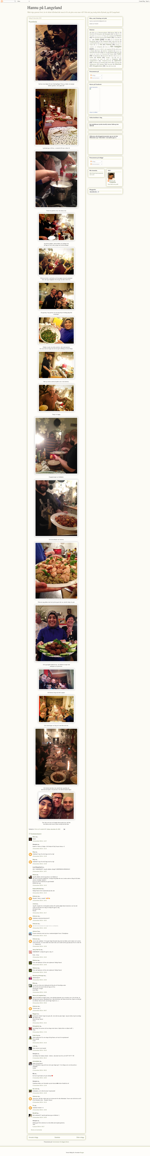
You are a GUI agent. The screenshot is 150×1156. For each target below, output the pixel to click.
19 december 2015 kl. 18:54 (40, 928)
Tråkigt (107, 59)
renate (34, 903)
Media (106, 46)
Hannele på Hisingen (38, 975)
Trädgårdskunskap (106, 60)
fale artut (35, 1088)
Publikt (119, 54)
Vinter (109, 62)
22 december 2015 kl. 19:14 (40, 1102)
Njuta (92, 51)
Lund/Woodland (93, 43)
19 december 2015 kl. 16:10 (40, 885)
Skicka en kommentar (36, 1130)
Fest (114, 34)
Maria (34, 836)
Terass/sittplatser (93, 59)
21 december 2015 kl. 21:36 (40, 1085)
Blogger (82, 1152)
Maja (34, 852)
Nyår (96, 52)
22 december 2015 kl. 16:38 (40, 1093)
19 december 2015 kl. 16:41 (40, 900)
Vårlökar (101, 64)
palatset (112, 52)
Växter (112, 66)
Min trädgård (115, 46)
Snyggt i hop (110, 57)
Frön (90, 36)
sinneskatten (36, 1061)
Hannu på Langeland (44, 7)
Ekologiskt (107, 34)
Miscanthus (96, 49)
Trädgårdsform (93, 60)
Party (118, 52)
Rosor (112, 55)
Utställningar (96, 62)
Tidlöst (101, 59)
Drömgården (36, 1026)
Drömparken (99, 34)
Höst (94, 37)
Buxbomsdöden (103, 32)
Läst (96, 44)
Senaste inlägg (33, 1137)
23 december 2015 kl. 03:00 (40, 1117)
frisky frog (35, 1035)
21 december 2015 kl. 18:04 (40, 1078)
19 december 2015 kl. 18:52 (40, 920)
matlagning (99, 46)
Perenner (91, 54)
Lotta (34, 1046)
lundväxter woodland (103, 43)
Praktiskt (97, 54)
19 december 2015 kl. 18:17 (40, 913)
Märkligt (119, 49)
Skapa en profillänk (93, 112)
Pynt (94, 55)
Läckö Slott (117, 43)
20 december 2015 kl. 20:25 (40, 1050)
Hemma (118, 36)
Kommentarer (95, 78)
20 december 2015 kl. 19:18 (40, 1042)
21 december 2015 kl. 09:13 (40, 1058)
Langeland (105, 41)
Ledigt (113, 41)
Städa (118, 57)
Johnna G (35, 931)
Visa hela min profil (113, 184)
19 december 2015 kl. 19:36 (40, 946)
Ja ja (115, 37)
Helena (34, 874)
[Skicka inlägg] (64, 829)
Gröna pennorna (97, 35)
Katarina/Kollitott (37, 888)
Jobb (97, 39)
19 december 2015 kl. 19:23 (40, 935)
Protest (111, 54)
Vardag (103, 62)
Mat (101, 44)
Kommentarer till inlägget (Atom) (61, 1142)
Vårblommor (92, 64)
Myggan (35, 1014)
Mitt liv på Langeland (106, 49)
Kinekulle (117, 39)
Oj (99, 52)
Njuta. (98, 51)
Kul (99, 41)
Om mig (105, 52)
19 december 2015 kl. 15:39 (40, 856)
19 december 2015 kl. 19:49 (40, 964)
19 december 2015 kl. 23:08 (40, 992)
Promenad (104, 54)
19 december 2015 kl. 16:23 (40, 893)
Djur (119, 32)
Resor (98, 55)
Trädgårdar (115, 59)
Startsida (57, 1137)
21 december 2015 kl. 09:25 (40, 1070)
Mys (115, 49)
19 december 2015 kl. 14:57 (40, 841)
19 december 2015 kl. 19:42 (40, 957)
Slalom (99, 57)
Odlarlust (35, 960)
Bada (96, 32)
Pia (33, 1105)
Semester (118, 55)
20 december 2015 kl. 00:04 (40, 1003)
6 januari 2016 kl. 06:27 (38, 1126)
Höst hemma (100, 37)
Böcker (112, 32)
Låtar (111, 43)
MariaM (35, 1113)
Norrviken (117, 50)
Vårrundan (109, 64)
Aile (90, 32)
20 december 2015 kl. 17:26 (40, 1032)
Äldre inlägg (80, 1137)
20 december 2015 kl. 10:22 (40, 1023)
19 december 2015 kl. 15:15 (40, 848)
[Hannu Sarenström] (94, 111)
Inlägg (93, 75)
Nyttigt (91, 52)
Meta (34, 983)
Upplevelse (117, 61)
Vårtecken (118, 64)
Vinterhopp (117, 62)
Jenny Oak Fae (37, 949)
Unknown (35, 896)
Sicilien (91, 57)
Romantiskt (106, 55)
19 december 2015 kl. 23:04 (40, 980)
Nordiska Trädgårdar (108, 51)
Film (119, 34)
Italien (109, 37)
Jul (106, 40)
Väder (107, 66)
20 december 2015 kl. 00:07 (40, 1010)
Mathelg (108, 44)
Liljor (118, 41)
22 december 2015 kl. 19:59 (40, 1110)
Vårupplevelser (97, 66)
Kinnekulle (92, 41)
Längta (91, 44)
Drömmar (91, 34)
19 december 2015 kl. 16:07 (40, 871)
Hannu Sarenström (93, 87)
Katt (111, 39)
